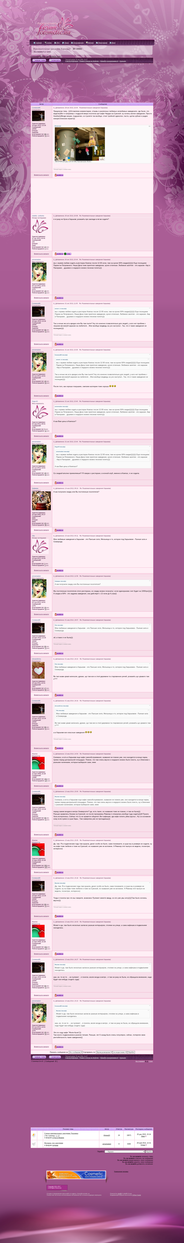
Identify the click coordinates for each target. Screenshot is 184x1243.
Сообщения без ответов (39, 56)
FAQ (57, 43)
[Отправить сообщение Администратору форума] (39, 2)
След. (49, 52)
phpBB (120, 1193)
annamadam (107, 1144)
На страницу (38, 52)
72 (45, 136)
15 (45, 293)
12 (45, 431)
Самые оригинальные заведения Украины (61, 1133)
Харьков (123, 61)
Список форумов (71, 61)
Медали (91, 43)
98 (45, 134)
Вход (113, 43)
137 (46, 781)
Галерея (38, 43)
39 (45, 525)
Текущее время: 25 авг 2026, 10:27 (76, 59)
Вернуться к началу (41, 175)
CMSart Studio (136, 1195)
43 (45, 523)
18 (45, 291)
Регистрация (102, 43)
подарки (55, 1145)
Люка (143, 1136)
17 (45, 688)
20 (45, 247)
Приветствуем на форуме (89, 61)
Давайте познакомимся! (109, 61)
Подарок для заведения (53, 1143)
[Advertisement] (92, 83)
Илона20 (107, 1135)
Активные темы (54, 56)
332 (45, 779)
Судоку (49, 43)
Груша (143, 1145)
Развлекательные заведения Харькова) (51, 48)
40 (45, 690)
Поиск (66, 43)
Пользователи (78, 43)
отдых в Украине (58, 1138)
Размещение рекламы (121, 1171)
